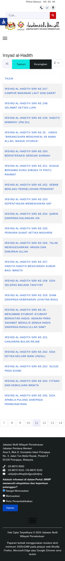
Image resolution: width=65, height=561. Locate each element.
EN (49, 2)
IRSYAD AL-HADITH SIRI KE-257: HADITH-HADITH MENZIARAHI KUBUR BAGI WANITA (30, 266)
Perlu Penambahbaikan (18, 501)
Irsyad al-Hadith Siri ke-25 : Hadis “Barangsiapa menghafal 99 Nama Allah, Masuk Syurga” (31, 136)
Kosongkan (40, 64)
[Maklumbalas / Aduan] (47, 7)
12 (44, 423)
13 (52, 423)
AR (53, 2)
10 (28, 423)
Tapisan (21, 64)
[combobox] (28, 15)
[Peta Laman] (53, 7)
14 (60, 423)
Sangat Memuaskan (17, 490)
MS (45, 2)
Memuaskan (12, 496)
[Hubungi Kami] (41, 7)
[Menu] (5, 38)
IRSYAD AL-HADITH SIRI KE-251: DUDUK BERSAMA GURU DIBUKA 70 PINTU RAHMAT (32, 170)
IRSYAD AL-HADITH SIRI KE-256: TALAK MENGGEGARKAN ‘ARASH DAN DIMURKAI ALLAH (31, 247)
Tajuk (9, 78)
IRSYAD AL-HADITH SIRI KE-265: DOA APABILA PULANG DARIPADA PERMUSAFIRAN (30, 400)
